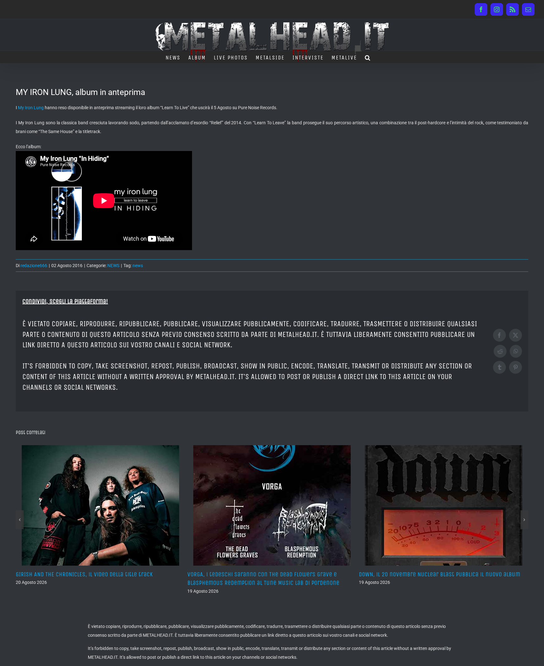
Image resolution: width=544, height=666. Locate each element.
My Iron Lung (31, 107)
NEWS (113, 265)
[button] (368, 57)
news (138, 265)
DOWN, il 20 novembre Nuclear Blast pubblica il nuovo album (423, 574)
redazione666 (33, 265)
